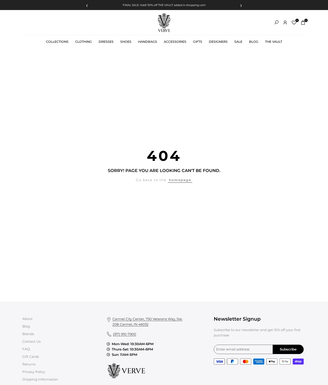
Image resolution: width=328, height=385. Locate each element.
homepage (180, 180)
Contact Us (31, 341)
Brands (28, 334)
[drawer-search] (276, 22)
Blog (26, 326)
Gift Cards (30, 356)
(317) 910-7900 (124, 334)
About (27, 319)
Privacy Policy (33, 372)
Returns (28, 364)
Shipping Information (40, 379)
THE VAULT (165, 5)
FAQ (26, 349)
